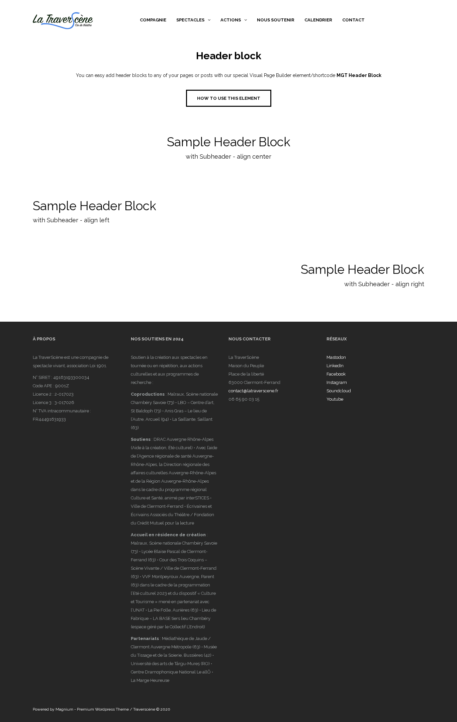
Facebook (336, 374)
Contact (353, 19)
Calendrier (318, 19)
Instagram (337, 382)
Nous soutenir (275, 19)
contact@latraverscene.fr (253, 390)
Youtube (335, 399)
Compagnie (153, 19)
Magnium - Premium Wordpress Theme (92, 709)
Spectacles (190, 19)
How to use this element (228, 98)
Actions (230, 19)
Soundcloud (339, 390)
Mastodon (336, 357)
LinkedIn (335, 365)
